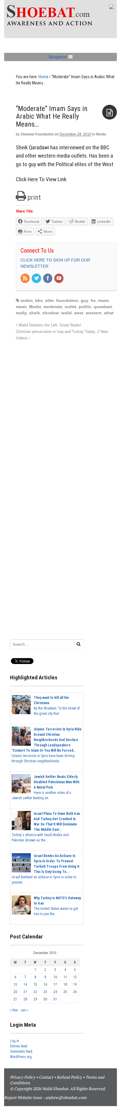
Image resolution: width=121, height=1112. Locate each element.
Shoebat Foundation (37, 134)
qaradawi (103, 306)
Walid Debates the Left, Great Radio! (49, 325)
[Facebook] (48, 278)
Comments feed (21, 1051)
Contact (46, 1077)
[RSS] (26, 278)
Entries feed (18, 1046)
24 (55, 992)
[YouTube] (59, 278)
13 (15, 984)
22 (35, 992)
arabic (27, 300)
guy (84, 300)
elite (49, 300)
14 (25, 984)
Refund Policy (69, 1077)
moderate (52, 306)
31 (55, 999)
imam (103, 300)
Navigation (57, 57)
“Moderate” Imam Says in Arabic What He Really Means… (52, 116)
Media (101, 134)
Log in (14, 1041)
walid (66, 312)
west (78, 312)
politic (85, 306)
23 (45, 992)
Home (43, 76)
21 (25, 992)
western (94, 312)
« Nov (14, 1010)
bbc (39, 300)
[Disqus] (66, 415)
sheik (34, 312)
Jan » (24, 1010)
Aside (109, 112)
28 (25, 999)
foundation (67, 300)
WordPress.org (21, 1057)
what (109, 312)
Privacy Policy (22, 1077)
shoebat (50, 312)
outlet (70, 306)
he (93, 300)
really (21, 312)
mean (21, 306)
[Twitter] (37, 278)
